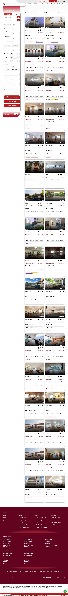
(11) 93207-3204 (7, 555)
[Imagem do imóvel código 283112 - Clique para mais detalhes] (34, 253)
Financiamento (39, 519)
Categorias (6, 71)
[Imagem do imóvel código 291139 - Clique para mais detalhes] (34, 369)
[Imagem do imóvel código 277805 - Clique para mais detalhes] (55, 369)
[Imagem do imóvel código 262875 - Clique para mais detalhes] (55, 109)
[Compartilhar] (38, 30)
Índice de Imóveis (23, 525)
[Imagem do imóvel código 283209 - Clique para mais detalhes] (34, 22)
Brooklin (37, 587)
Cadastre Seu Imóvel (24, 519)
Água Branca (21, 586)
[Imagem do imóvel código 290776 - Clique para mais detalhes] (34, 138)
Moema (47, 174)
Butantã (47, 587)
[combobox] (12, 79)
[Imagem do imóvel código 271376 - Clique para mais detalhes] (34, 426)
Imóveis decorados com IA (11, 69)
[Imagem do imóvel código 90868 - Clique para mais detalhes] (34, 312)
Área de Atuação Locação (56, 520)
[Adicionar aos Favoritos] (42, 30)
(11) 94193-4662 (28, 555)
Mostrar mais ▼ (34, 588)
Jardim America (28, 291)
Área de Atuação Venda (56, 519)
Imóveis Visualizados (24, 524)
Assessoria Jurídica (39, 520)
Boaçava (19, 587)
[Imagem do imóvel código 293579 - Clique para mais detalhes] (55, 224)
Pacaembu (27, 145)
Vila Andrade (48, 116)
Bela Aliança (8, 587)
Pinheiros (27, 260)
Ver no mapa (6, 550)
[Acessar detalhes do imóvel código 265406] (55, 472)
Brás (34, 587)
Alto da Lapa (33, 586)
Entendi (62, 595)
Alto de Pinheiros (49, 145)
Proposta (37, 522)
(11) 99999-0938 (7, 541)
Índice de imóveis (12, 105)
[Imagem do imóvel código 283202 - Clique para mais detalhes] (34, 80)
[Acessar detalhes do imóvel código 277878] (34, 301)
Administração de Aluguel (41, 517)
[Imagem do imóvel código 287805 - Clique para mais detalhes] (55, 426)
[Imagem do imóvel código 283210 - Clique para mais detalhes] (55, 51)
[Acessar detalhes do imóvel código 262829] (55, 271)
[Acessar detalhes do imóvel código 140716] (55, 301)
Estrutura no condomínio (8, 82)
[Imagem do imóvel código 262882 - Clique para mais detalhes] (34, 398)
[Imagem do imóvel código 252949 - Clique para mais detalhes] (55, 167)
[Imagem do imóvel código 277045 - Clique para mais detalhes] (34, 109)
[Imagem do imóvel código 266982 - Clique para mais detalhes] (55, 195)
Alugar (16, 14)
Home (25, 3)
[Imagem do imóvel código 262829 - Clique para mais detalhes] (55, 253)
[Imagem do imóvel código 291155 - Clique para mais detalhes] (55, 80)
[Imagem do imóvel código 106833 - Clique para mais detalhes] (34, 51)
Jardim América (49, 30)
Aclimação (48, 319)
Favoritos (22, 522)
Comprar (8, 14)
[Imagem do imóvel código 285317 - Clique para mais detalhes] (55, 340)
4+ (18, 53)
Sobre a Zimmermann (55, 517)
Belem (17, 587)
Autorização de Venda (40, 524)
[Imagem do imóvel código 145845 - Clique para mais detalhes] (55, 312)
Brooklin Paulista (42, 587)
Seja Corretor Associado (56, 522)
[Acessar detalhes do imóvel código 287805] (55, 444)
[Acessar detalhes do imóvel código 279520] (34, 500)
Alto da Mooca (38, 586)
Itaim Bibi (27, 348)
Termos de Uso (6, 520)
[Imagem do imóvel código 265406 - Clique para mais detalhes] (55, 454)
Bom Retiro (24, 587)
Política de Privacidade (7, 519)
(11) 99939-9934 (28, 541)
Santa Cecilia (48, 489)
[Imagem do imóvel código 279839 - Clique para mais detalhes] (55, 22)
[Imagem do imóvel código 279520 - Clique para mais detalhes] (34, 482)
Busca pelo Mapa (12, 101)
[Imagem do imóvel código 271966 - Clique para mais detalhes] (34, 340)
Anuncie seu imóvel (43, 1)
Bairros (5, 22)
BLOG (48, 3)
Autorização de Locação (40, 525)
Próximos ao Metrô (10, 66)
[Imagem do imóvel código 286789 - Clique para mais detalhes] (34, 224)
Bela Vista (13, 587)
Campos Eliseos (49, 291)
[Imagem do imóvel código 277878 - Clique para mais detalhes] (34, 284)
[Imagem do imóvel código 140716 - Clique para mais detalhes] (55, 284)
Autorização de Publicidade (41, 527)
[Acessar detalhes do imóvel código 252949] (55, 185)
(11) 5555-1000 (49, 541)
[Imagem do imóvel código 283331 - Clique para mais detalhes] (55, 398)
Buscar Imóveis (53, 1)
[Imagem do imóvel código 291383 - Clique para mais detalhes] (34, 195)
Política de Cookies (44, 595)
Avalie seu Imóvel (23, 520)
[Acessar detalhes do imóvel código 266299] (34, 472)
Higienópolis (27, 203)
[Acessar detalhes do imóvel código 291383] (34, 213)
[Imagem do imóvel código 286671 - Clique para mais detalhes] (55, 482)
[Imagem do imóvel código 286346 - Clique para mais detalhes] (34, 167)
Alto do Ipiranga (51, 586)
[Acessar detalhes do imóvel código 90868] (34, 329)
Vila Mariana (48, 348)
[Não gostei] (40, 30)
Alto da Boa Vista (27, 586)
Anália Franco (57, 586)
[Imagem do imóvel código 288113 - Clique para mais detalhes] (55, 138)
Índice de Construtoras (24, 527)
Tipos (5, 27)
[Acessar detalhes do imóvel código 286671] (55, 500)
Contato (53, 524)
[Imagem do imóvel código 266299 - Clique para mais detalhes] (34, 454)
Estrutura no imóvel (7, 77)
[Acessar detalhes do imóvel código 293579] (55, 242)
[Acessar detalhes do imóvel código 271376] (34, 444)
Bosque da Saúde (30, 587)
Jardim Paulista (28, 30)
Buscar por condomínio (13, 97)
